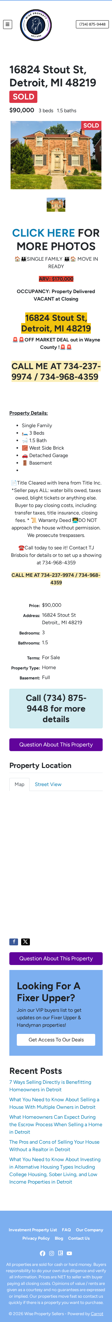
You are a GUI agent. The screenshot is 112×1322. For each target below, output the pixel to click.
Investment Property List (33, 1229)
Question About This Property (56, 744)
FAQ (66, 1229)
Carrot (97, 1313)
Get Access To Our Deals (56, 1040)
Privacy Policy (36, 1238)
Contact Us (79, 1238)
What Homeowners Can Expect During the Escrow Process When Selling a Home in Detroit (55, 1124)
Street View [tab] (48, 784)
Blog (59, 1238)
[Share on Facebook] (13, 941)
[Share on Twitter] (25, 941)
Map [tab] (19, 784)
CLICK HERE (43, 232)
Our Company (89, 1229)
